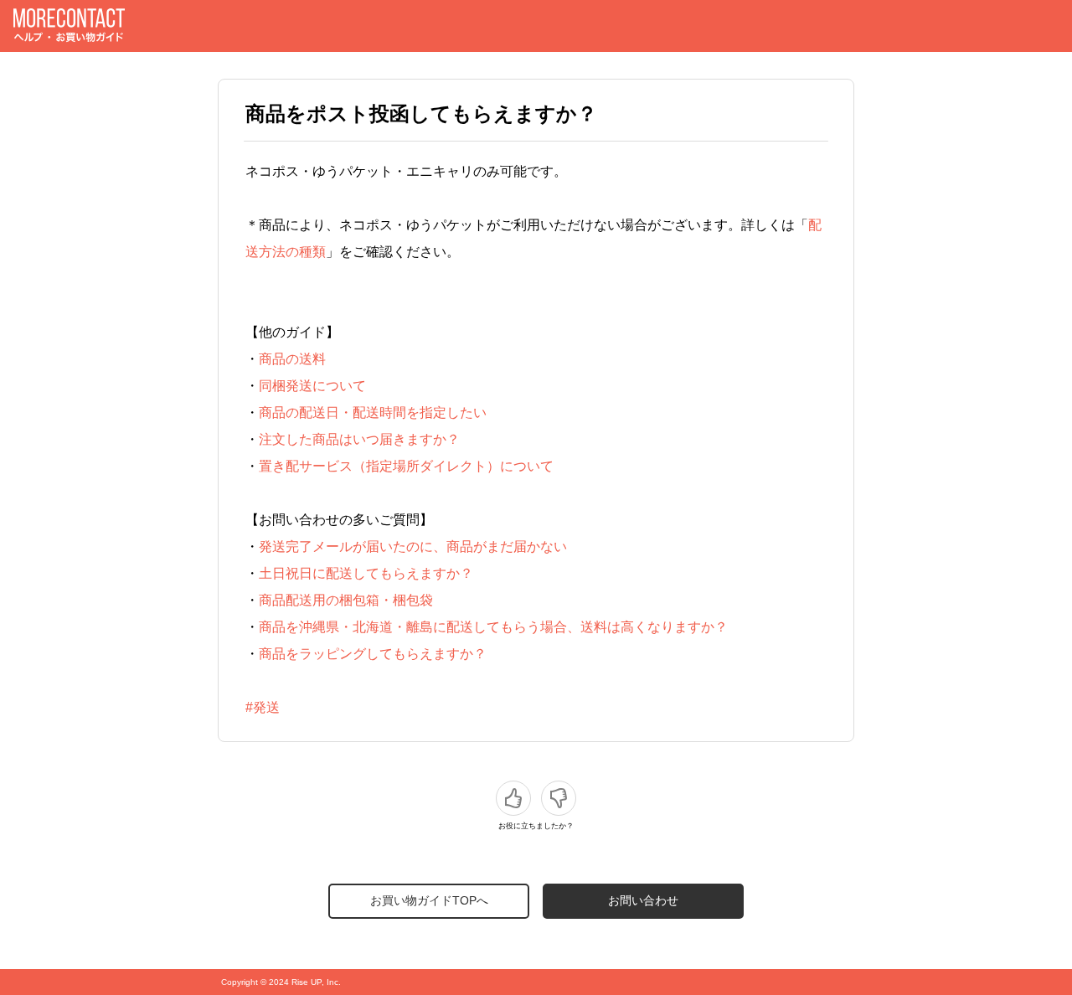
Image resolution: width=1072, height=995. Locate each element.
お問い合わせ (643, 900)
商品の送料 (292, 359)
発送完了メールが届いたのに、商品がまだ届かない (413, 546)
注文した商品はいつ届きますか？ (359, 439)
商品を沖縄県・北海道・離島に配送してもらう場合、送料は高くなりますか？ (493, 627)
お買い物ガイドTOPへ (429, 900)
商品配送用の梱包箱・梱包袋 (346, 600)
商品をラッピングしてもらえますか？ (373, 654)
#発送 (262, 707)
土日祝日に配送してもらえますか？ (366, 573)
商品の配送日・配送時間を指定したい (373, 412)
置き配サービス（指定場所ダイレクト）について (406, 466)
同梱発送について (312, 386)
